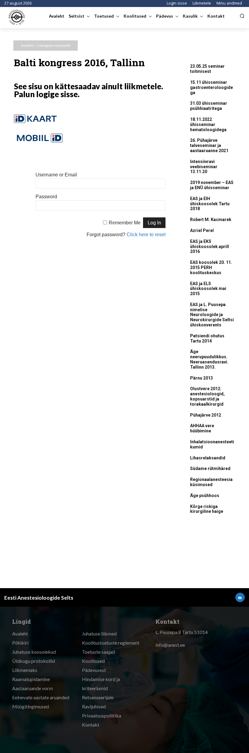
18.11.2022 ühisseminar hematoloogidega (208, 124)
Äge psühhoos (204, 495)
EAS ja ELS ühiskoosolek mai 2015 (208, 288)
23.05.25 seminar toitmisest (207, 69)
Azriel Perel (202, 230)
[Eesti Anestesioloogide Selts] (17, 17)
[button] (242, 15)
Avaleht (27, 45)
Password (46, 196)
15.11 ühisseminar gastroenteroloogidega (211, 87)
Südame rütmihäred (210, 468)
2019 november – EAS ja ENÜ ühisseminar (212, 185)
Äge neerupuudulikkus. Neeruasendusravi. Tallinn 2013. (209, 359)
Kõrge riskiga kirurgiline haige (206, 509)
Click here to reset (146, 234)
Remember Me (125, 222)
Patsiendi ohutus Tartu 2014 (207, 338)
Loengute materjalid (53, 45)
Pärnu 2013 (201, 378)
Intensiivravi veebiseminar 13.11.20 (203, 166)
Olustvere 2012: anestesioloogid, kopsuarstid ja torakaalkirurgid (207, 396)
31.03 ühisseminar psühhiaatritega (208, 106)
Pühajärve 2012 (205, 415)
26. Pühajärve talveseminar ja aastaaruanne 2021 (209, 145)
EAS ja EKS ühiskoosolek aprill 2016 (209, 246)
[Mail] (240, 597)
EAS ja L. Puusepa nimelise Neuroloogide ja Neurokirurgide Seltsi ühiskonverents (212, 314)
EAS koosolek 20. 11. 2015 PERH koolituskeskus (211, 267)
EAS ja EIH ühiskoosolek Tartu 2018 (210, 203)
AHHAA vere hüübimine (202, 428)
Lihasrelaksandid (207, 457)
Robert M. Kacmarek (210, 219)
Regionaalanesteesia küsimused (211, 482)
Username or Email (56, 174)
